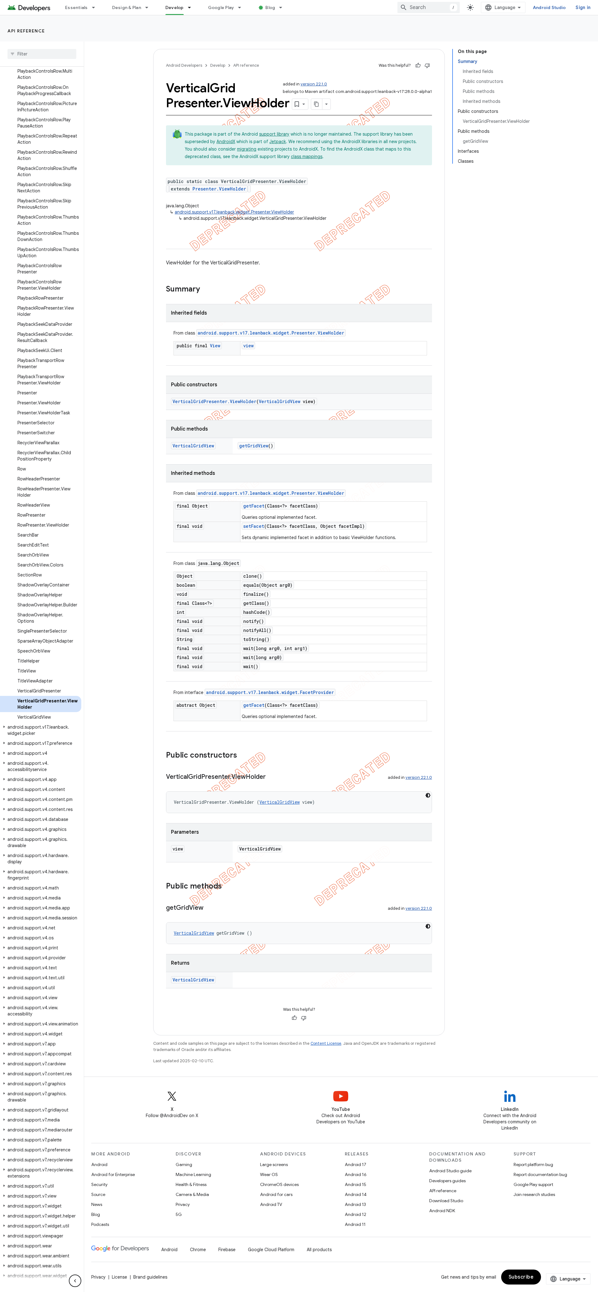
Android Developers (184, 65)
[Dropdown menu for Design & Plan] (149, 7)
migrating (246, 149)
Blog (270, 7)
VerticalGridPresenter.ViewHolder (214, 401)
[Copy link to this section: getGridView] (209, 908)
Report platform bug (533, 1164)
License (119, 1277)
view (248, 346)
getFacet (253, 506)
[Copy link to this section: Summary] (206, 289)
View (215, 346)
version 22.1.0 (314, 84)
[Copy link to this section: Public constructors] (243, 755)
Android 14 (356, 1194)
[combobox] (428, 7)
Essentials (76, 7)
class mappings (306, 156)
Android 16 (356, 1174)
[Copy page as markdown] (316, 104)
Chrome (198, 1249)
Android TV (271, 1204)
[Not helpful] (427, 65)
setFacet (253, 526)
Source (98, 1194)
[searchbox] (41, 54)
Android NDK (442, 1210)
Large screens (274, 1164)
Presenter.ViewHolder (219, 189)
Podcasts (100, 1224)
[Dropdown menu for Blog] (283, 7)
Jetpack (277, 141)
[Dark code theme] (428, 795)
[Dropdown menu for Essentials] (96, 7)
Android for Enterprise (113, 1174)
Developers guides (447, 1181)
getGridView (253, 446)
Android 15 (355, 1184)
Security (99, 1184)
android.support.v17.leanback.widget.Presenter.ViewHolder (234, 212)
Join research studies (534, 1194)
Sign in (583, 7)
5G (179, 1214)
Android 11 (355, 1224)
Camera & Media (192, 1194)
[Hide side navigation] (75, 1281)
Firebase (226, 1249)
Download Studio (446, 1200)
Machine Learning (193, 1174)
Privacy (183, 1204)
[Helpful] (418, 65)
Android (99, 1164)
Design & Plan (126, 7)
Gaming (184, 1164)
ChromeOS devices (279, 1184)
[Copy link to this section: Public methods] (228, 886)
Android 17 (355, 1164)
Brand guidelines (150, 1277)
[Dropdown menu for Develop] (192, 7)
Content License (326, 1043)
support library (274, 134)
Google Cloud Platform (271, 1249)
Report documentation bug (540, 1174)
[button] (40, 730)
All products (319, 1249)
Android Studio (549, 7)
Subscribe (521, 1277)
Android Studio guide (450, 1171)
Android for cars (276, 1194)
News (96, 1204)
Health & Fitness (191, 1184)
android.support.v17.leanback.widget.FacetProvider (270, 692)
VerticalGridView (279, 401)
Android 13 (355, 1204)
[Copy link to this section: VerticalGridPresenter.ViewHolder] (272, 777)
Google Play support (533, 1184)
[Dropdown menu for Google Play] (242, 7)
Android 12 (355, 1214)
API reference (26, 31)
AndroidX (225, 141)
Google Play (221, 7)
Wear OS (269, 1174)
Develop (174, 7)
